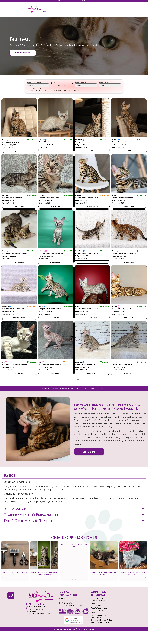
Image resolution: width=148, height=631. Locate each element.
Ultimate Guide (97, 598)
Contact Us (84, 5)
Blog (93, 603)
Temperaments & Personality (31, 514)
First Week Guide (98, 601)
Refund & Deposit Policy (100, 622)
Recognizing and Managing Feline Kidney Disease (133, 573)
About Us (76, 5)
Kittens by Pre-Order (62, 5)
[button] (74, 475)
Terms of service (97, 613)
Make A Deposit (95, 5)
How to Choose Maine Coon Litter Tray (44, 545)
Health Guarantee (98, 615)
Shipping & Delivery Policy (101, 620)
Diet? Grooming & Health (28, 521)
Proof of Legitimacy (109, 5)
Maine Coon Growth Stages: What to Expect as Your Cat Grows (15, 573)
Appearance (15, 508)
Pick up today (48, 5)
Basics (9, 475)
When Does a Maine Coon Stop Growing (74, 573)
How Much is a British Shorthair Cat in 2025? (103, 573)
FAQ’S (45, 12)
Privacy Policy (96, 618)
